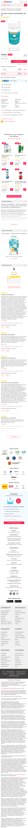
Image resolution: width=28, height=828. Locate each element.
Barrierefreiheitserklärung (14, 675)
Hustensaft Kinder (4, 666)
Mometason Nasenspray (20, 637)
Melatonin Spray (4, 635)
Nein (8, 327)
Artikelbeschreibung (6, 201)
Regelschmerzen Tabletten (6, 622)
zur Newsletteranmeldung (14, 522)
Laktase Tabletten (4, 643)
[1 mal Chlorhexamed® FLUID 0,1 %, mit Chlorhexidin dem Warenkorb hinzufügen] (24, 189)
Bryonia (16, 666)
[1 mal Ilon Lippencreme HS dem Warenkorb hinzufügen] (24, 163)
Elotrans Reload (4, 632)
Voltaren (16, 616)
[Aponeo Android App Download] (18, 601)
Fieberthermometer (19, 653)
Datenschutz (11, 673)
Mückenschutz (18, 662)
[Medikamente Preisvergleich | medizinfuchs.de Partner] (20, 458)
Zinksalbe (17, 657)
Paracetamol (3, 620)
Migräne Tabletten (4, 612)
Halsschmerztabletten (5, 657)
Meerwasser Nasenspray (6, 660)
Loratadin (17, 643)
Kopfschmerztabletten (5, 611)
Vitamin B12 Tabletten (5, 639)
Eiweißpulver (3, 634)
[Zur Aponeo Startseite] (8, 2)
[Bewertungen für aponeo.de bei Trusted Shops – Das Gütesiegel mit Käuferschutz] (5, 453)
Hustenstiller (3, 653)
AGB (3, 671)
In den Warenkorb (19, 61)
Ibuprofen (3, 618)
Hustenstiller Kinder (5, 664)
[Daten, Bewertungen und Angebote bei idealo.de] (14, 458)
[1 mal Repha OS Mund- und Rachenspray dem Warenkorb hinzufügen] (11, 163)
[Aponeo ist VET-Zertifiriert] (24, 453)
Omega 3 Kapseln (4, 641)
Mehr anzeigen (14, 224)
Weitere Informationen (7, 230)
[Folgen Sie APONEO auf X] (14, 593)
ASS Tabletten (4, 614)
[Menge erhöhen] (8, 61)
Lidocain (16, 623)
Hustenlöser (3, 655)
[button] (9, 48)
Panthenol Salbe (18, 664)
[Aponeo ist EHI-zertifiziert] (11, 452)
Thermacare (17, 614)
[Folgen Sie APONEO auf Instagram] (17, 593)
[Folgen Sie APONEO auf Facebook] (11, 593)
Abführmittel (17, 620)
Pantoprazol (17, 659)
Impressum (5, 673)
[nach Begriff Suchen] (25, 5)
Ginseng (2, 645)
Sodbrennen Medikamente (20, 612)
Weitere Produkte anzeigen (14, 196)
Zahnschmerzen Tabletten (6, 623)
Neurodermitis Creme (19, 655)
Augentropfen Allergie (19, 635)
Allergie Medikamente (19, 632)
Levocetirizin (17, 641)
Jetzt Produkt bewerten (14, 287)
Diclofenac (3, 616)
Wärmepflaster (18, 611)
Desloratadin (17, 645)
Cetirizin (16, 639)
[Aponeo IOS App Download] (10, 601)
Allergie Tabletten (18, 634)
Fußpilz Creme (18, 660)
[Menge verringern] (2, 61)
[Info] (26, 81)
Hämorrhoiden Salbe (19, 618)
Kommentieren (4, 320)
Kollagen (3, 637)
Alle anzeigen (14, 436)
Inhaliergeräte (4, 662)
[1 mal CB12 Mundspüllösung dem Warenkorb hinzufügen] (11, 189)
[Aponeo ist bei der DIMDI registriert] (17, 453)
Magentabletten (18, 622)
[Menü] (2, 2)
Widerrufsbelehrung (10, 671)
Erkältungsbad (4, 659)
